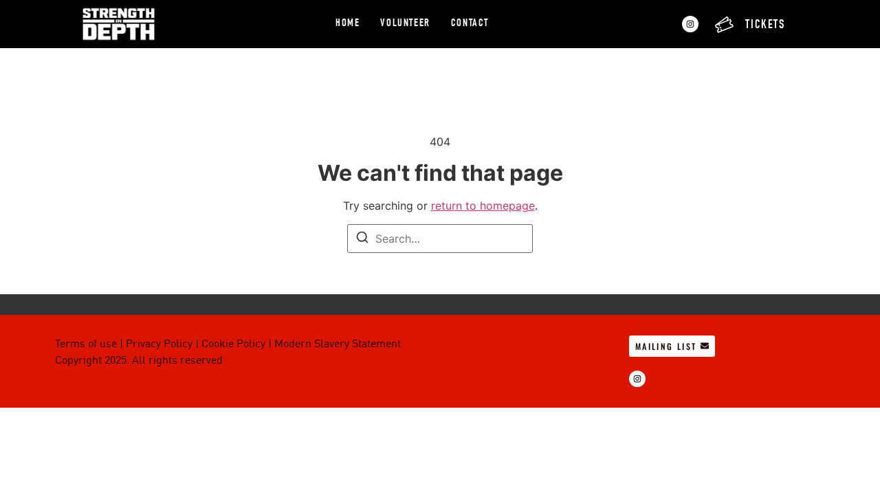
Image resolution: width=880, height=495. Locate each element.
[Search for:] (440, 238)
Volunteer (405, 24)
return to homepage (483, 205)
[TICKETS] (723, 24)
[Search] (362, 239)
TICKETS (765, 25)
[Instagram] (690, 24)
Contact (470, 24)
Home (348, 24)
